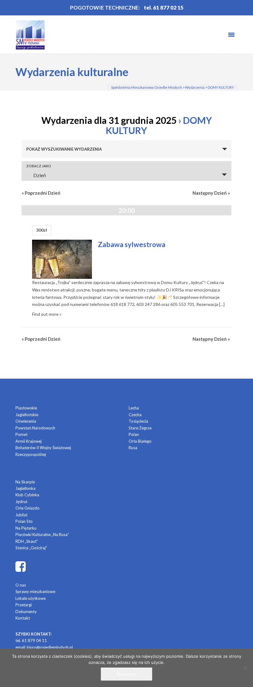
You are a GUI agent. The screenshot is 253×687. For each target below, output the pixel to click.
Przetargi (23, 604)
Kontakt (22, 618)
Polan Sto (24, 521)
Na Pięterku (25, 528)
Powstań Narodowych (35, 427)
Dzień (39, 175)
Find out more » (46, 314)
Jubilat (21, 514)
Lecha (134, 407)
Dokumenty (26, 611)
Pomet (21, 434)
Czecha (135, 414)
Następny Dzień (211, 193)
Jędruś (21, 501)
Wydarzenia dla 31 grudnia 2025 (108, 120)
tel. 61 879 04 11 (31, 640)
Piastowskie (26, 407)
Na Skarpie (25, 481)
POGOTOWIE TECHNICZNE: (105, 7)
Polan (134, 434)
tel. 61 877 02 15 (164, 7)
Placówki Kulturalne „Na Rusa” (42, 534)
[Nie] (245, 668)
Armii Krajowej (28, 441)
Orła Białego (140, 441)
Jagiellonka (25, 488)
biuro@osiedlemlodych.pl (50, 647)
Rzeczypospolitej (30, 454)
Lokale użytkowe (30, 598)
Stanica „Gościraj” (31, 547)
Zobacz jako (38, 166)
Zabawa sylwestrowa (131, 244)
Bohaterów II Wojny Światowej (43, 447)
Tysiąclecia (138, 421)
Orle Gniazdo (27, 508)
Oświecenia (25, 421)
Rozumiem (126, 674)
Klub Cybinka (27, 494)
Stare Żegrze (140, 427)
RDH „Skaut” (26, 541)
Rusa (133, 447)
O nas (20, 585)
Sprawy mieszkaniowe (35, 591)
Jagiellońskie (26, 414)
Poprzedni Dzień (41, 193)
